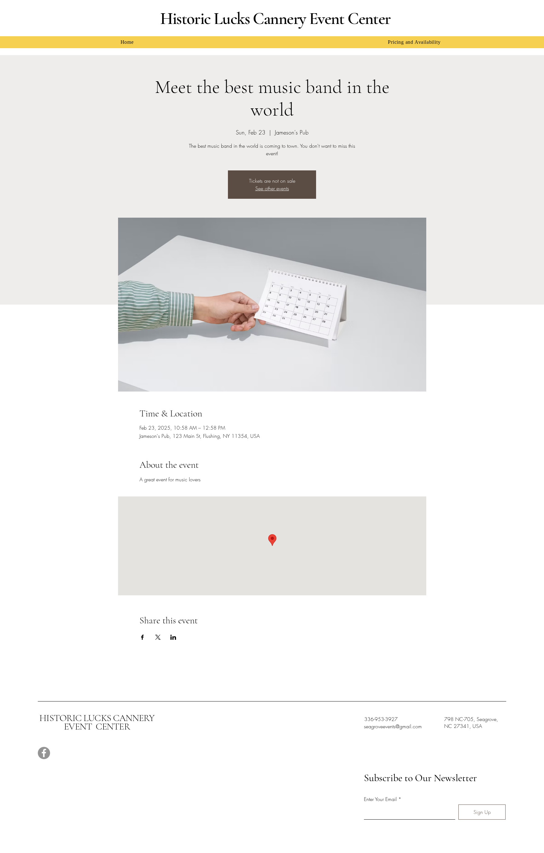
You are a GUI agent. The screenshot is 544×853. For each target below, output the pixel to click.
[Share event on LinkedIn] (173, 637)
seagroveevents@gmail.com (393, 726)
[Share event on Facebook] (142, 637)
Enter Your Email (380, 799)
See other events (272, 188)
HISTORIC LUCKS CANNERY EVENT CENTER (96, 722)
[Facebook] (44, 753)
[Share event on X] (158, 637)
